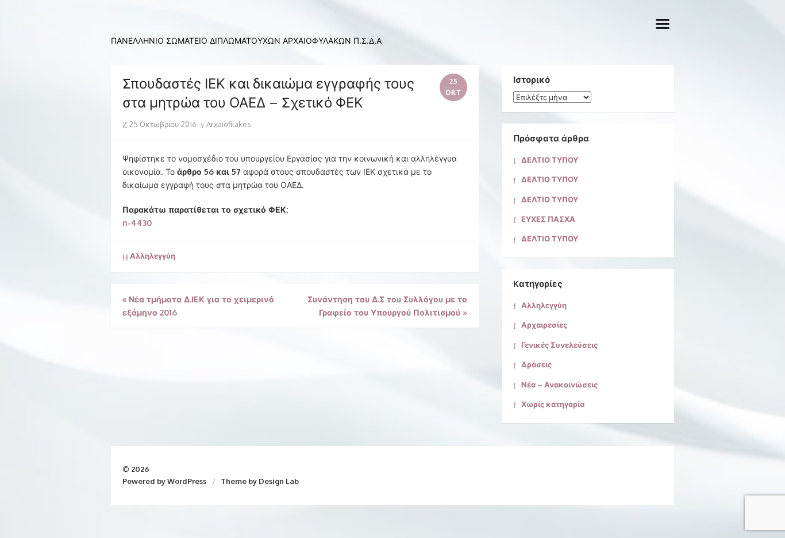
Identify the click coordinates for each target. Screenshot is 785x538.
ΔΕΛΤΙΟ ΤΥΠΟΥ (549, 159)
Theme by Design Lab (260, 481)
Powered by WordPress (164, 481)
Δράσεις (536, 364)
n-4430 (137, 223)
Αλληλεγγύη (152, 255)
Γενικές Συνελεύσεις (559, 344)
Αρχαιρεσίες (544, 324)
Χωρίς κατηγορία (552, 404)
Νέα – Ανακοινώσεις (559, 384)
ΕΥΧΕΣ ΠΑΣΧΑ (548, 219)
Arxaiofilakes (228, 124)
